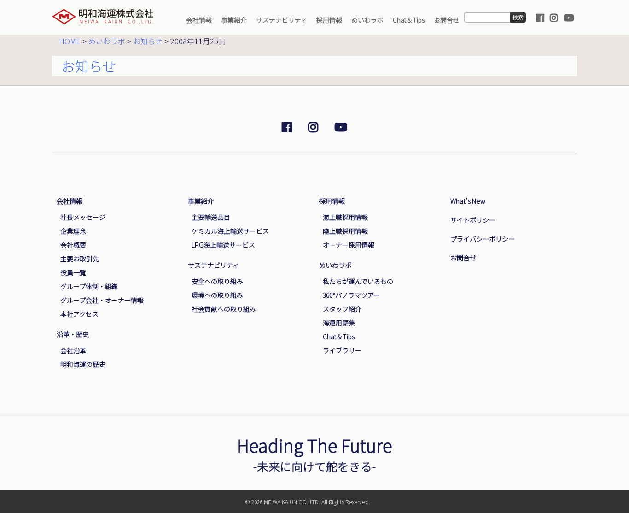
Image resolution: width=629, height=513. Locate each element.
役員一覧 (73, 272)
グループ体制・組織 (89, 286)
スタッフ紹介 (342, 308)
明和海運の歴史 (82, 364)
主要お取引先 (79, 258)
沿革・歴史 (73, 334)
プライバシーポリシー (482, 238)
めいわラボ (367, 19)
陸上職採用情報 (345, 231)
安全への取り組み (217, 281)
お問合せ (447, 19)
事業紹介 (234, 19)
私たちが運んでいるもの (358, 281)
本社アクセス (79, 313)
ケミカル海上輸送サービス (230, 231)
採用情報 (329, 19)
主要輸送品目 (211, 217)
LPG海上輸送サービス (223, 244)
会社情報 (199, 19)
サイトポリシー (472, 219)
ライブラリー (342, 350)
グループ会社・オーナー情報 (102, 300)
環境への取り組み (217, 295)
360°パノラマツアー (351, 295)
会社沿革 (73, 350)
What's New (467, 201)
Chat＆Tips (409, 19)
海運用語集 (339, 322)
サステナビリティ (281, 19)
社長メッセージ (82, 217)
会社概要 (73, 244)
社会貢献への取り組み (224, 308)
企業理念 (73, 231)
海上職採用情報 (345, 217)
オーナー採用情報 (348, 244)
